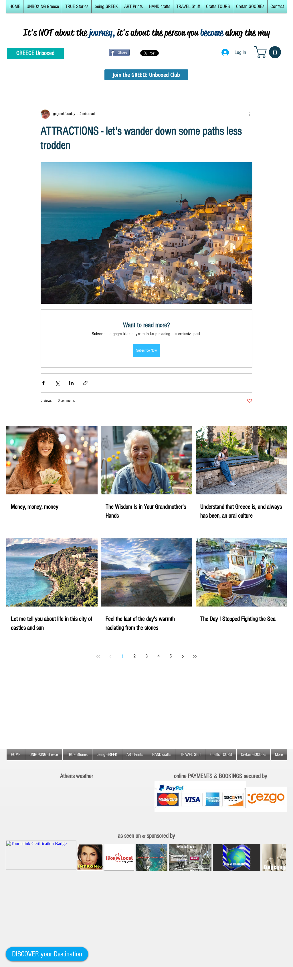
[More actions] (249, 114)
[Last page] (194, 656)
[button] (42, 6)
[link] (269, 52)
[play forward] (279, 857)
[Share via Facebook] (43, 383)
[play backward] (84, 857)
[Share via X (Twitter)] (57, 383)
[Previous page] (110, 656)
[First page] (98, 656)
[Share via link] (85, 383)
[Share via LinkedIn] (71, 383)
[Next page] (182, 656)
